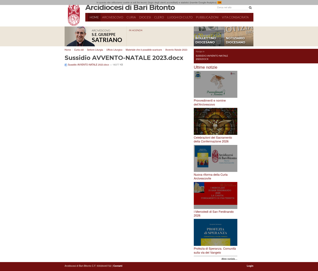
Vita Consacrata (235, 17)
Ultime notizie (205, 67)
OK (219, 2)
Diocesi (145, 17)
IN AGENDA (135, 30)
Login (250, 265)
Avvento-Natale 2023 (176, 49)
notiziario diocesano (235, 40)
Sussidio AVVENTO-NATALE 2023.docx (88, 64)
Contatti (117, 265)
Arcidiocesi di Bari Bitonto (130, 7)
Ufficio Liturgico (114, 49)
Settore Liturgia (95, 49)
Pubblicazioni (207, 17)
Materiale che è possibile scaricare (144, 49)
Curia (131, 17)
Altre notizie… (229, 258)
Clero (159, 17)
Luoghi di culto (180, 17)
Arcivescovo (112, 17)
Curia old (79, 49)
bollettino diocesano (205, 40)
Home (94, 17)
